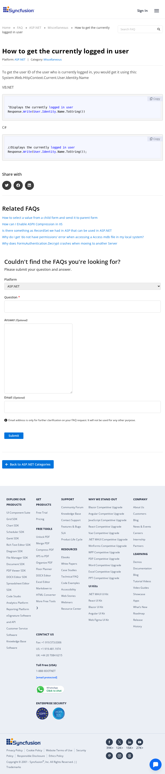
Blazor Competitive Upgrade (105, 507)
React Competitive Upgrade (105, 526)
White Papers (69, 563)
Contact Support (71, 520)
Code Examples (70, 583)
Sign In (142, 10)
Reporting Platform (17, 609)
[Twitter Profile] (119, 742)
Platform (10, 279)
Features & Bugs (71, 526)
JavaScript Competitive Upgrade (108, 520)
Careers (138, 533)
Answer (16, 320)
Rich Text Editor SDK (18, 545)
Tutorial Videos (142, 581)
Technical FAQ (69, 576)
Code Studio (13, 596)
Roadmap (139, 613)
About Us (138, 507)
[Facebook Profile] (109, 742)
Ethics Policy (56, 756)
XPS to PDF (42, 556)
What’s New (140, 607)
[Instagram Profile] (119, 755)
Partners (138, 546)
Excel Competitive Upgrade (105, 571)
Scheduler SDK (15, 532)
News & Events (142, 526)
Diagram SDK (14, 551)
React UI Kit (95, 600)
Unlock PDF (43, 537)
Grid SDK (11, 519)
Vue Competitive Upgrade (104, 533)
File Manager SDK (17, 557)
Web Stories (68, 596)
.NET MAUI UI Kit (98, 594)
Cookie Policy (34, 750)
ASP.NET (35, 28)
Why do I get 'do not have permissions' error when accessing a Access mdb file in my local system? (73, 237)
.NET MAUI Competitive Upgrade (108, 539)
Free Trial (41, 512)
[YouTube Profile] (139, 742)
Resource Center (71, 609)
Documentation (142, 568)
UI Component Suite (18, 512)
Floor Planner (44, 569)
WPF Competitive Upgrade (104, 552)
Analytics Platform (17, 603)
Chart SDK (12, 525)
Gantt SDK (12, 538)
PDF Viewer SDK (16, 570)
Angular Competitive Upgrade (106, 513)
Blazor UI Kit (96, 607)
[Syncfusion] (23, 742)
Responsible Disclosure (31, 756)
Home (6, 28)
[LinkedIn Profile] (129, 742)
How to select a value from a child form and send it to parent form (50, 218)
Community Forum (72, 507)
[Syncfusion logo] (18, 9)
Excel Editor (43, 582)
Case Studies (69, 570)
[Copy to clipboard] (155, 98)
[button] (6, 185)
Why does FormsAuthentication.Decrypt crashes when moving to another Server (59, 243)
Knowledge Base (71, 513)
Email (14, 397)
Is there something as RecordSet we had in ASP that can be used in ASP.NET (57, 230)
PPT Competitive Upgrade (104, 578)
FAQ (20, 28)
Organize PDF (44, 562)
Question (12, 297)
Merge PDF (42, 543)
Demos (137, 562)
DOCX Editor (43, 575)
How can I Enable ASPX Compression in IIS (32, 224)
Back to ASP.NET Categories (29, 464)
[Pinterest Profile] (109, 755)
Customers (139, 513)
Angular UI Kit (97, 613)
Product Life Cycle (71, 539)
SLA (63, 533)
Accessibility (68, 589)
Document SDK (15, 564)
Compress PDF (45, 550)
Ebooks (65, 557)
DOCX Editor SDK (16, 577)
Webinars (67, 602)
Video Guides (141, 588)
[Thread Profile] (129, 755)
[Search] (159, 29)
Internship (139, 539)
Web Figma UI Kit (99, 620)
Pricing (40, 519)
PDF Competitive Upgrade (104, 559)
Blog (136, 520)
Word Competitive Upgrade (105, 565)
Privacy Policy (14, 750)
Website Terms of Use (59, 750)
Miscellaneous (58, 28)
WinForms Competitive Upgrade (108, 546)
